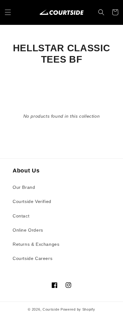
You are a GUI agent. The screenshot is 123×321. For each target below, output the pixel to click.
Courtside (51, 309)
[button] (8, 12)
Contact (21, 215)
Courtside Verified (32, 201)
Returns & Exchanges (36, 244)
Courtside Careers (32, 258)
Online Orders (28, 230)
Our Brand (24, 187)
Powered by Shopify (78, 309)
